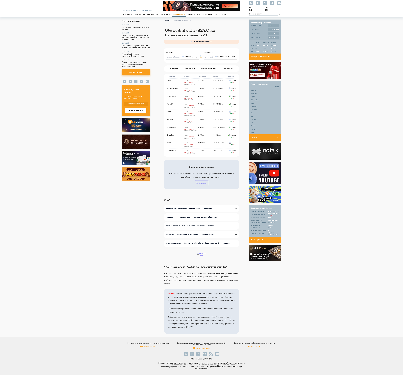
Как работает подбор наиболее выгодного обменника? (189, 208)
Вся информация (257, 240)
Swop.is (169, 112)
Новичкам (166, 14)
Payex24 (170, 104)
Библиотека (153, 14)
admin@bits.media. (228, 365)
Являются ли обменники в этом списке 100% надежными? (190, 235)
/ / (233, 83)
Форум (216, 14)
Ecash (169, 81)
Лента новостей (131, 21)
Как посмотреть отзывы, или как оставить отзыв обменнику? (192, 217)
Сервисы (191, 14)
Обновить (254, 137)
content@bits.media (203, 348)
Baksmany (170, 119)
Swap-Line (170, 135)
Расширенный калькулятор (260, 56)
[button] (190, 57)
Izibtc (169, 143)
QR (240, 367)
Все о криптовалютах (134, 14)
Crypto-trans (171, 150)
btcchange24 (171, 96)
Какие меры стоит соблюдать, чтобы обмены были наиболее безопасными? (198, 243)
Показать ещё (202, 254)
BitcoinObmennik (173, 88)
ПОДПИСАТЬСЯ (135, 111)
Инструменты (204, 14)
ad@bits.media (256, 346)
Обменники (179, 14)
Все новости (135, 72)
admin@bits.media (150, 346)
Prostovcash (171, 127)
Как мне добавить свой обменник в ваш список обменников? (191, 226)
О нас (225, 14)
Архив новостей (201, 369)
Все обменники (201, 183)
